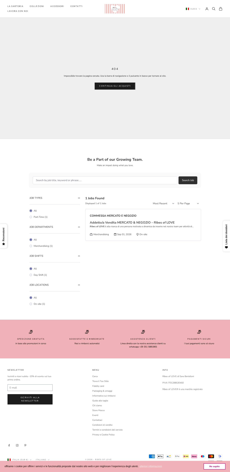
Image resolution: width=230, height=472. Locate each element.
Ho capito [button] (214, 466)
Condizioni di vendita (102, 424)
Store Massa (98, 410)
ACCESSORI (57, 6)
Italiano (41, 460)
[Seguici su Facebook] (9, 445)
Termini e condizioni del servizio (107, 429)
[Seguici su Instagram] (17, 445)
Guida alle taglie (100, 400)
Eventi (95, 415)
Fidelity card (98, 386)
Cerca (95, 376)
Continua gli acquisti (115, 86)
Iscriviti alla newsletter (30, 399)
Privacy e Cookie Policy (103, 434)
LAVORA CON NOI (18, 11)
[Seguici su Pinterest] (25, 445)
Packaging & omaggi (102, 390)
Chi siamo (97, 405)
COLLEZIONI (37, 6)
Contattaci (97, 420)
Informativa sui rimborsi (103, 395)
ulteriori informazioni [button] (150, 466)
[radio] (55, 211)
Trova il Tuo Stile (100, 381)
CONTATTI (76, 6)
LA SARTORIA (15, 6)
